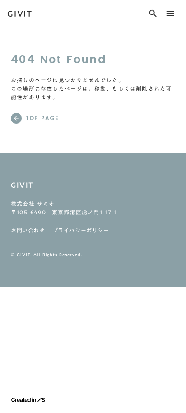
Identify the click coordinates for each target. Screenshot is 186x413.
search (153, 14)
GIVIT (20, 13)
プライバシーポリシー (80, 230)
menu (170, 14)
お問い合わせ (28, 230)
